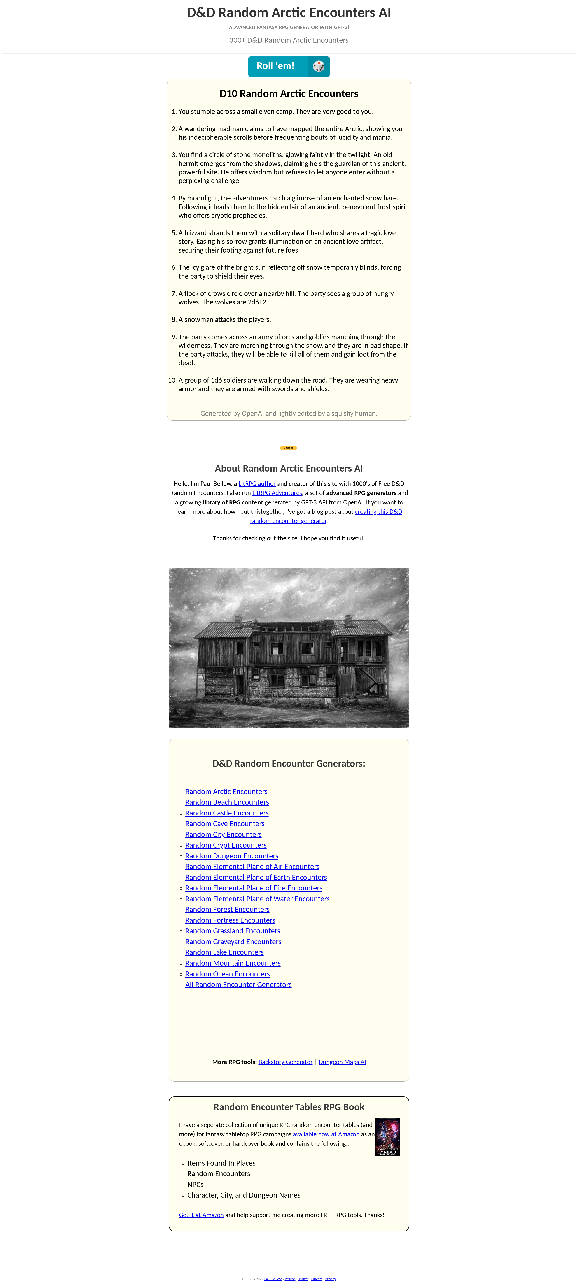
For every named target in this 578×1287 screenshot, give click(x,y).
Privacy (330, 1279)
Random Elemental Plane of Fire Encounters (253, 888)
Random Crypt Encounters (226, 846)
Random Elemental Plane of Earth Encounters (256, 878)
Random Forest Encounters (227, 910)
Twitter (303, 1279)
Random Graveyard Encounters (233, 942)
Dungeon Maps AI (342, 1062)
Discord (316, 1279)
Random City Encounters (223, 835)
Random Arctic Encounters (226, 792)
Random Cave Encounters (225, 824)
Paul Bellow (273, 1279)
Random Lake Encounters (224, 953)
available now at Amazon (326, 1134)
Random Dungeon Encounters (231, 856)
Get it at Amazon (201, 1215)
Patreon (290, 1279)
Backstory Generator (286, 1062)
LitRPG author (257, 484)
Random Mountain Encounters (233, 964)
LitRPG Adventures (277, 493)
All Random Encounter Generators (238, 985)
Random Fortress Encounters (230, 921)
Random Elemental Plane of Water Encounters (257, 899)
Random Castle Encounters (227, 814)
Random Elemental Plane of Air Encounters (252, 867)
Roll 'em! (276, 66)
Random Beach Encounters (227, 803)
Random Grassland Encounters (232, 931)
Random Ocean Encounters (227, 974)
